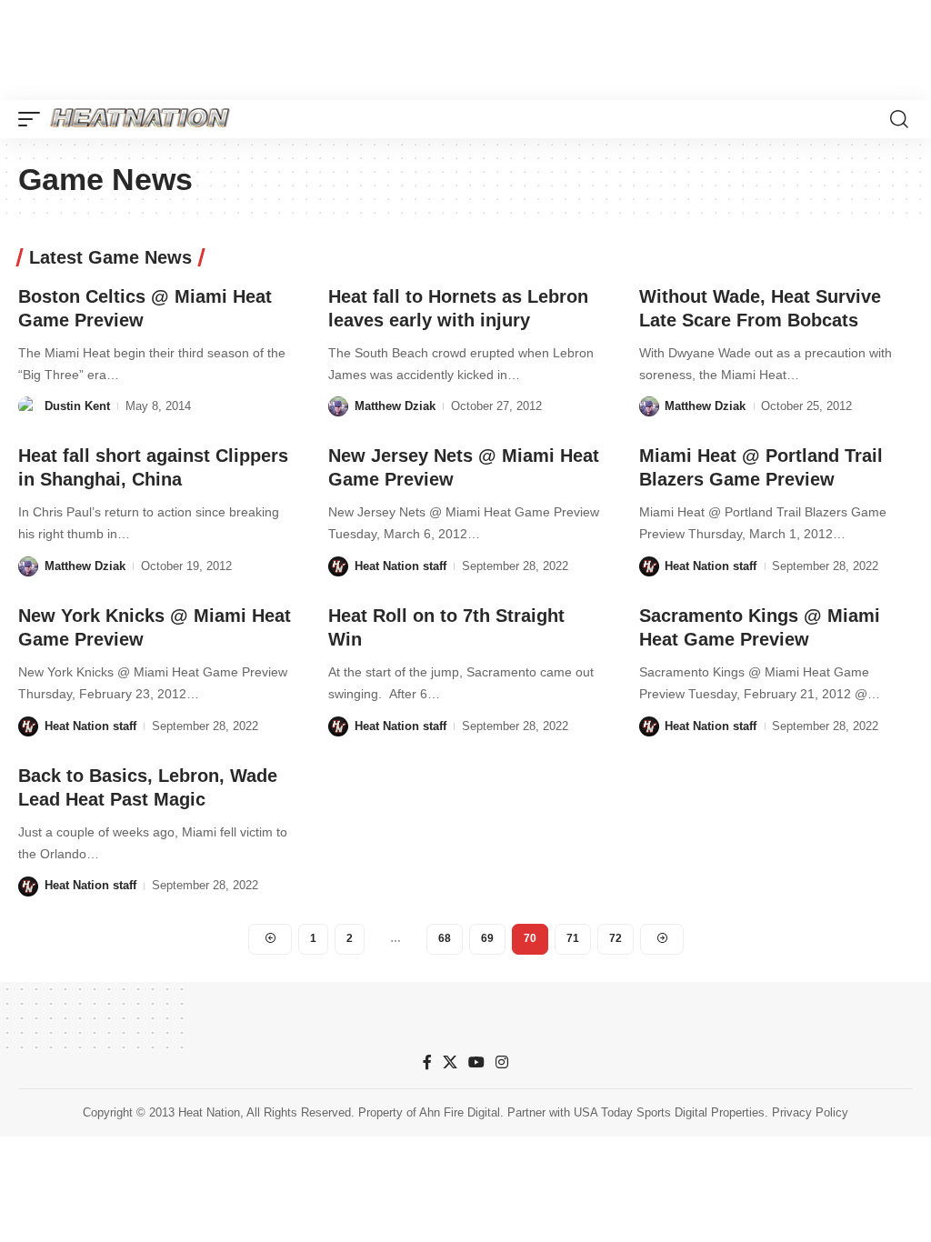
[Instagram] (502, 1062)
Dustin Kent (77, 406)
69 (487, 938)
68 (444, 938)
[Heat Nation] (140, 119)
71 (572, 938)
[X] (450, 1062)
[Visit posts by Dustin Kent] (28, 406)
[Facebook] (427, 1062)
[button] (33, 119)
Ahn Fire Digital (459, 1112)
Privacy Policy (810, 1112)
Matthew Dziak (395, 406)
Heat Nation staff (400, 566)
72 (615, 938)
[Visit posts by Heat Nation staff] (338, 566)
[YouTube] (476, 1062)
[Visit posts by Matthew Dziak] (338, 406)
